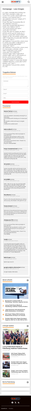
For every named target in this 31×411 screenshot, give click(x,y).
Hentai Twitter (8, 111)
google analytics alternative (12, 267)
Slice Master (7, 194)
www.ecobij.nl (8, 129)
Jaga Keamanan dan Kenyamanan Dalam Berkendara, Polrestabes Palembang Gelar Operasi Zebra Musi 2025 (16, 310)
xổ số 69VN (7, 179)
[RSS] (18, 402)
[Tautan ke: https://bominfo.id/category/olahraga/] (28, 280)
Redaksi (11, 408)
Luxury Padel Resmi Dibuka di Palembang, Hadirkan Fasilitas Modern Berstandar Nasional (16, 306)
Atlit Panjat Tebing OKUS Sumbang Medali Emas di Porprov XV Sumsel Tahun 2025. (15, 314)
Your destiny (7, 234)
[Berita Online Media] (16, 2)
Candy (5, 239)
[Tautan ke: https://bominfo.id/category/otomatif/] (28, 326)
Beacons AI (17, 252)
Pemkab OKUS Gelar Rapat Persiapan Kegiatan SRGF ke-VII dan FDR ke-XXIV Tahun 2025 (16, 319)
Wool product (12, 143)
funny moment (8, 206)
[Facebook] (12, 402)
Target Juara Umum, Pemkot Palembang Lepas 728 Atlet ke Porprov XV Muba (19, 371)
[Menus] (2, 2)
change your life (8, 220)
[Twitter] (15, 402)
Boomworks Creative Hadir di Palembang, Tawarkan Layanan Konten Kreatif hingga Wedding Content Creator (16, 301)
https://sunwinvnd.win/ (11, 148)
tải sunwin (7, 164)
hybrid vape (7, 257)
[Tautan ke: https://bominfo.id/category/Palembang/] (28, 382)
